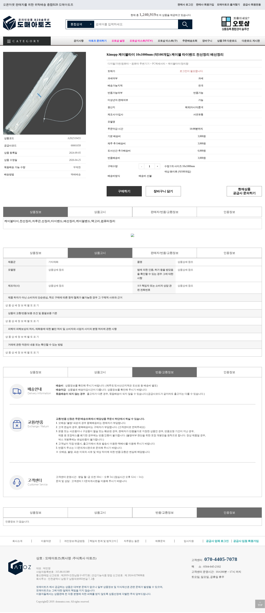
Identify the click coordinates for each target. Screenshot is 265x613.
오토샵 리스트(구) (167, 40)
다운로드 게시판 (251, 40)
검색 (185, 24)
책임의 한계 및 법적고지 (103, 541)
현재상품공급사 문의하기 (244, 191)
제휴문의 (160, 541)
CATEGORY (27, 41)
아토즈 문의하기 (98, 40)
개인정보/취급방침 (74, 541)
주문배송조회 (189, 40)
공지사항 (79, 40)
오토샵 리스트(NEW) (141, 40)
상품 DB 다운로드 (227, 40)
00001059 (76, 145)
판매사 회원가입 (205, 4)
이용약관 (46, 541)
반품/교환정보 (164, 372)
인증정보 (229, 212)
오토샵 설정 (118, 40)
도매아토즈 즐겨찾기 (228, 4)
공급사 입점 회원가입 (246, 540)
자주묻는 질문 (131, 541)
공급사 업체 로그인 (217, 540)
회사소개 (17, 541)
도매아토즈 (27, 23)
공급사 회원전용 (252, 4)
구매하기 (124, 191)
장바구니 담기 (163, 191)
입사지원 (189, 541)
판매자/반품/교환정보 (164, 212)
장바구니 (207, 40)
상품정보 (35, 212)
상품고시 (100, 212)
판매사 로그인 (185, 4)
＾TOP (260, 603)
